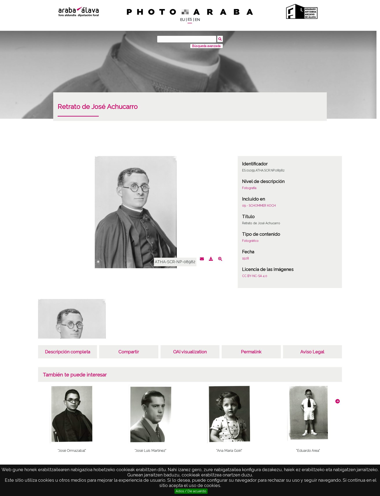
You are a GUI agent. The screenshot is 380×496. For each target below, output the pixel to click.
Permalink (251, 351)
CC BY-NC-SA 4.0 (254, 276)
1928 (245, 258)
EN (197, 20)
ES (190, 19)
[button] (337, 401)
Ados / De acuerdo (191, 491)
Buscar (220, 39)
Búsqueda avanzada (206, 46)
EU (182, 20)
